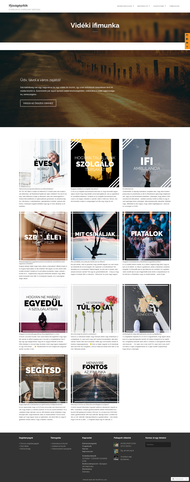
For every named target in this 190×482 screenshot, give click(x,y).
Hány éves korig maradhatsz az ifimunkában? (36, 189)
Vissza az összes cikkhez (38, 103)
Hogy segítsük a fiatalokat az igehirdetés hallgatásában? (41, 404)
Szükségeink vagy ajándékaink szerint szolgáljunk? (142, 334)
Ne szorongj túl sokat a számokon (83, 334)
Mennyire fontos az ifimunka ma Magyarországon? (90, 404)
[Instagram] (187, 35)
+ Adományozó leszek (59, 443)
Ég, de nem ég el (127, 451)
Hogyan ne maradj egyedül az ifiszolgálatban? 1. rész (39, 334)
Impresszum (87, 451)
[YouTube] (187, 43)
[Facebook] (187, 39)
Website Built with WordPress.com (95, 480)
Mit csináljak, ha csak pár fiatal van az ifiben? (88, 261)
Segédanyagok (124, 6)
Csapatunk (158, 6)
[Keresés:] (158, 444)
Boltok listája (25, 449)
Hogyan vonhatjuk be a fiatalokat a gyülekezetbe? (142, 261)
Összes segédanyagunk (29, 443)
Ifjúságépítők (18, 5)
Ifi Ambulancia (128, 189)
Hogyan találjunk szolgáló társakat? (84, 189)
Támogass (174, 6)
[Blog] (187, 47)
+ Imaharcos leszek (58, 446)
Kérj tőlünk (24, 446)
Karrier (85, 449)
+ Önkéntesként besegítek (61, 449)
